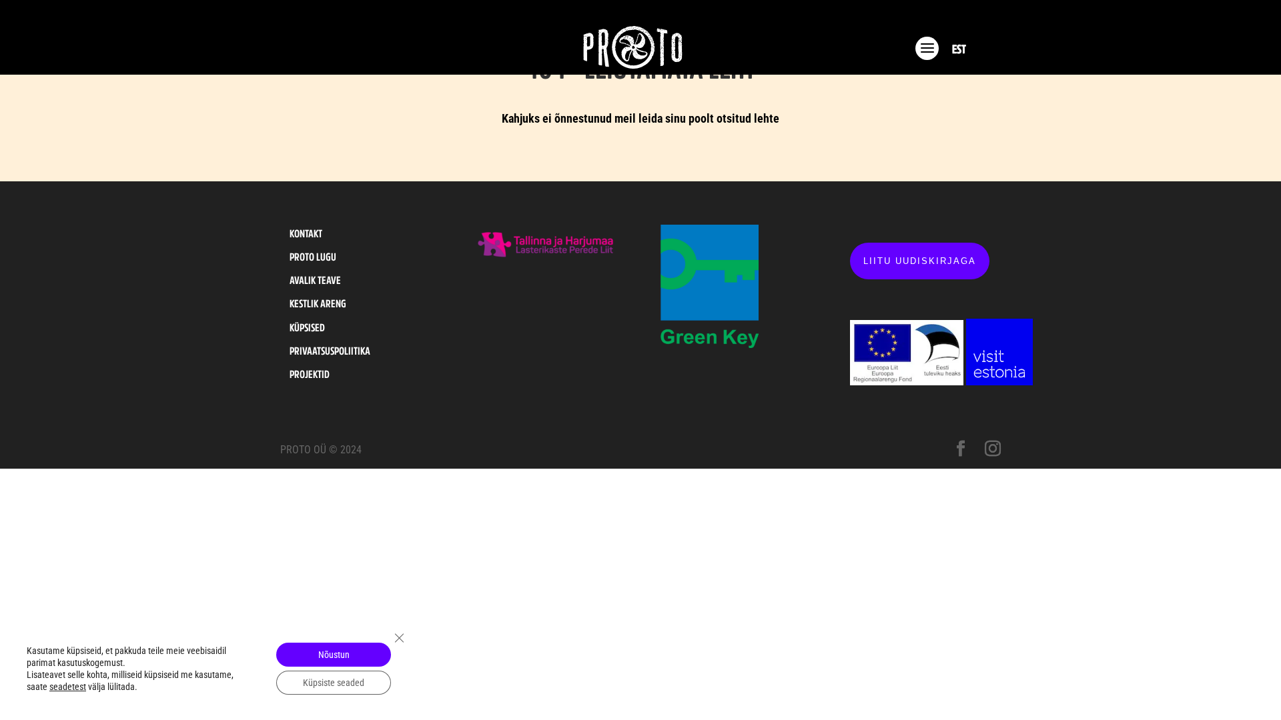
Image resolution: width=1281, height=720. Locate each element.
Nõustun (334, 654)
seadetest (67, 686)
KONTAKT (306, 233)
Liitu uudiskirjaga (919, 261)
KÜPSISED (307, 327)
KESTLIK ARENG (318, 303)
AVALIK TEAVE (315, 280)
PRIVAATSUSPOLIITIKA (330, 350)
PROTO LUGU (313, 256)
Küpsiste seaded (333, 682)
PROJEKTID (310, 374)
